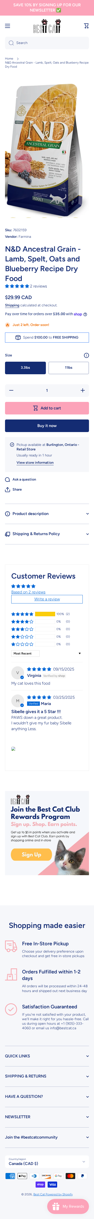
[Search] (9, 43)
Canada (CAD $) (23, 1163)
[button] (86, 25)
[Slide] (86, 355)
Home (9, 58)
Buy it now (47, 425)
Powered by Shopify (59, 1194)
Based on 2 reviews (28, 592)
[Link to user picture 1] (13, 749)
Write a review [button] (47, 599)
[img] (39, 669)
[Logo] (47, 26)
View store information (35, 462)
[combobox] (47, 43)
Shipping (12, 305)
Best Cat (39, 1194)
